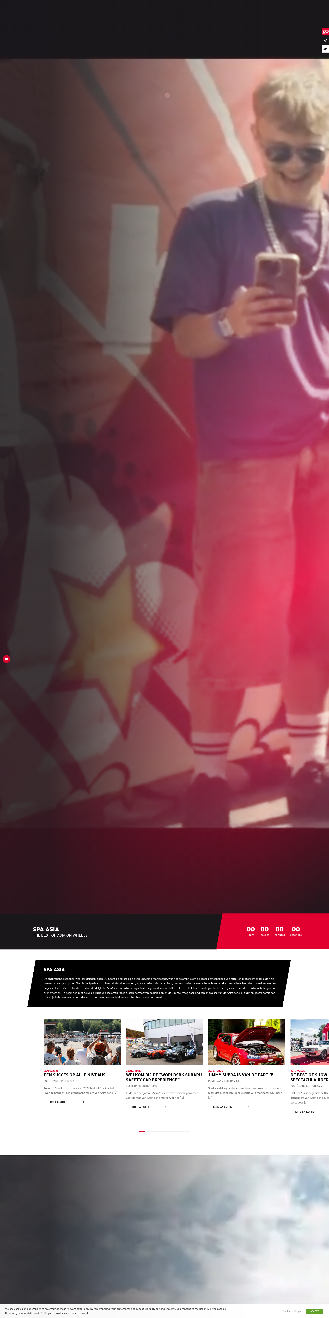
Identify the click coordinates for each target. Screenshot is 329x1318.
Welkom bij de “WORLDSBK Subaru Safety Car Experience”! (164, 1077)
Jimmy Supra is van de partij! (241, 1074)
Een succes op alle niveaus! (75, 1074)
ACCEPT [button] (314, 1311)
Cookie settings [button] (292, 1311)
